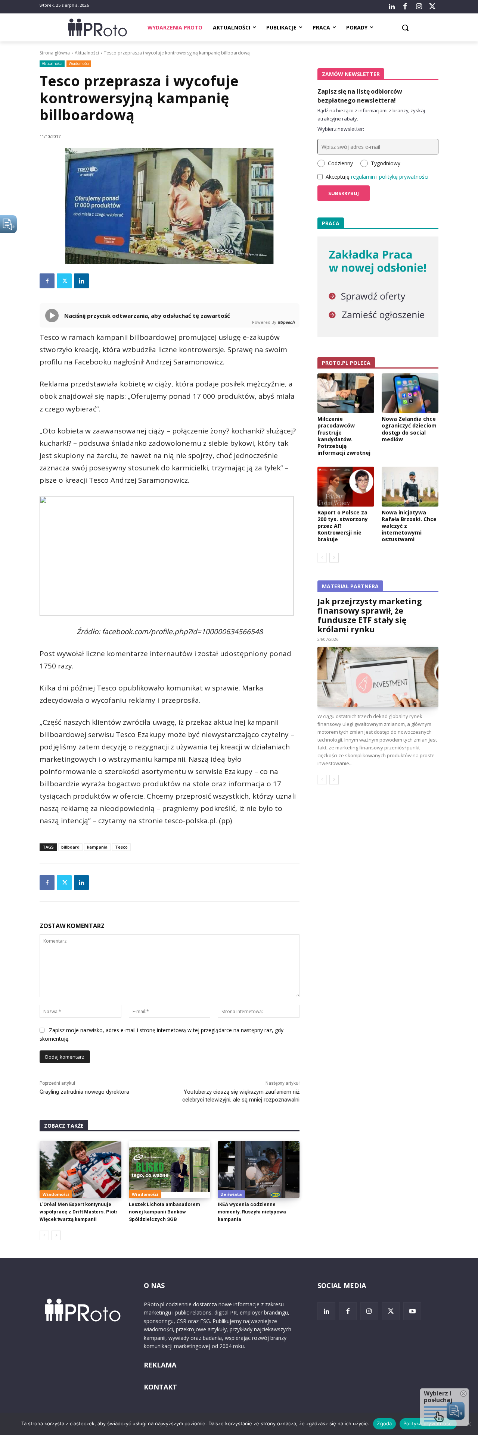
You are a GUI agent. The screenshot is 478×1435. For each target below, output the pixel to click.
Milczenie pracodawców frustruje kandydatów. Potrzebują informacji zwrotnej (343, 435)
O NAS (154, 1285)
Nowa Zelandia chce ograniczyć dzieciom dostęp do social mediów (409, 429)
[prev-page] (44, 1235)
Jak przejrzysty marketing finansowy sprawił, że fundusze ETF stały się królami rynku (369, 615)
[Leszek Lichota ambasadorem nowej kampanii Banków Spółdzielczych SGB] (170, 1169)
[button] (405, 28)
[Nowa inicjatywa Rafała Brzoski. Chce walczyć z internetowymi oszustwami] (410, 486)
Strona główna (55, 53)
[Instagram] (419, 7)
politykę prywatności (403, 176)
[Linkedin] (81, 280)
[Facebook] (405, 7)
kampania (97, 847)
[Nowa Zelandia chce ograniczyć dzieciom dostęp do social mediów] (410, 393)
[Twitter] (432, 7)
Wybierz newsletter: (340, 128)
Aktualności (87, 53)
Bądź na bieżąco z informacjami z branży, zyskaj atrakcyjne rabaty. (371, 114)
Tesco (121, 847)
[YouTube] (412, 1311)
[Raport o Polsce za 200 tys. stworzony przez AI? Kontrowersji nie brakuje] (345, 486)
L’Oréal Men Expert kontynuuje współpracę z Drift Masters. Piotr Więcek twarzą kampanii (79, 1211)
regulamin (363, 176)
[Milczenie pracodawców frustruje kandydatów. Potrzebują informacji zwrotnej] (345, 393)
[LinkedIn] (392, 7)
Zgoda (384, 1423)
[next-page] (56, 1235)
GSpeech (286, 322)
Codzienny (340, 163)
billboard (70, 847)
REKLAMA (160, 1364)
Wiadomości (79, 63)
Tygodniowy (385, 163)
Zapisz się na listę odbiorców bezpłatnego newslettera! (359, 95)
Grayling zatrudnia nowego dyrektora (84, 1091)
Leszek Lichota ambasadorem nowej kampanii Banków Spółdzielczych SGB (164, 1211)
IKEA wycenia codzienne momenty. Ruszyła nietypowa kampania (252, 1211)
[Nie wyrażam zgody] (468, 1424)
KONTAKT (160, 1386)
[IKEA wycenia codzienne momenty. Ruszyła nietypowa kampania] (258, 1169)
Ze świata (231, 1194)
